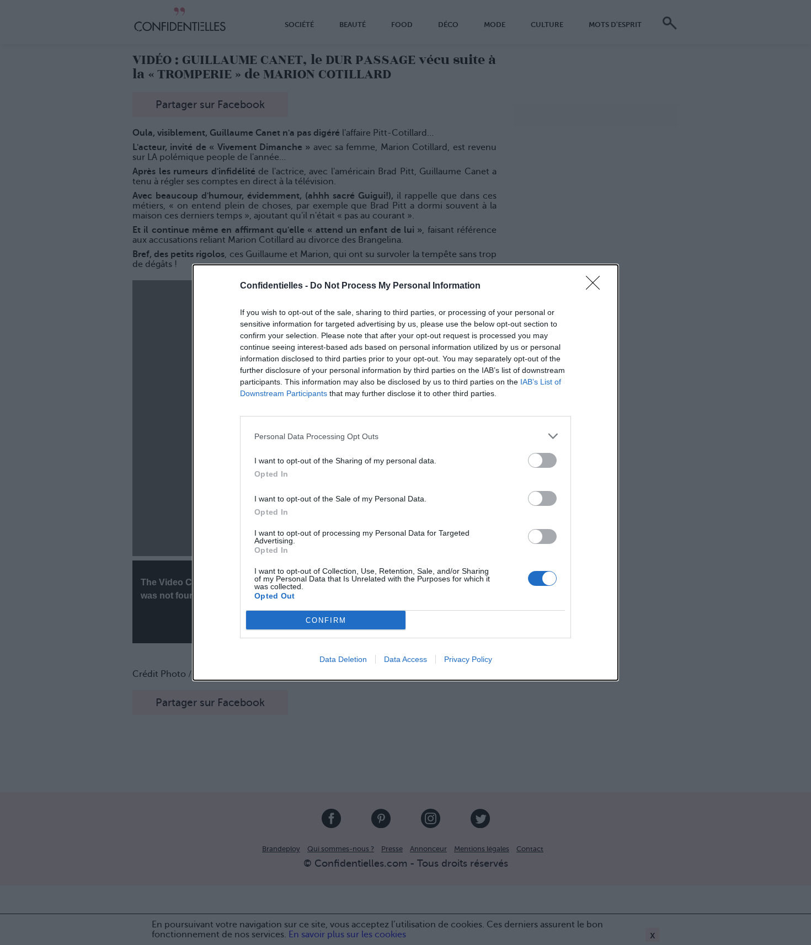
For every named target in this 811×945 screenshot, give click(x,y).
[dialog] (405, 472)
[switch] (542, 460)
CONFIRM (326, 620)
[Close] (596, 286)
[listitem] (405, 436)
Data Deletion (343, 659)
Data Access (405, 659)
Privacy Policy (468, 659)
